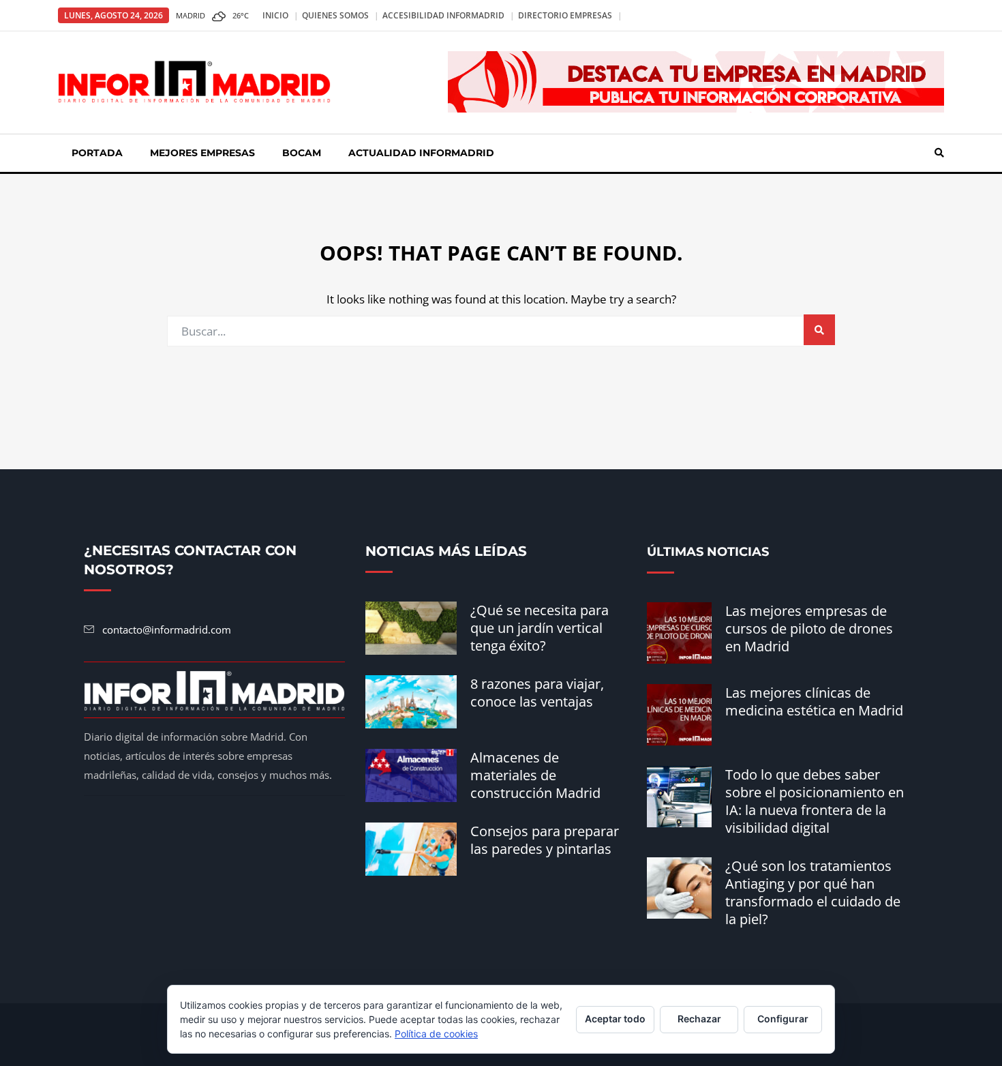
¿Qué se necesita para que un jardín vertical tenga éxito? (539, 628)
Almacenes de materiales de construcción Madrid (535, 775)
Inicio (275, 15)
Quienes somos (335, 15)
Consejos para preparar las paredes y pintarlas (544, 840)
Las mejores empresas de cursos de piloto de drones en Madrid (809, 628)
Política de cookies (436, 1033)
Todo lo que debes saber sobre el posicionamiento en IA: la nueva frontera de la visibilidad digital (814, 801)
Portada (97, 153)
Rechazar (699, 1018)
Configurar (782, 1018)
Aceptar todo (615, 1018)
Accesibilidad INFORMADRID (443, 15)
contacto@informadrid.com (166, 629)
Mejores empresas (202, 153)
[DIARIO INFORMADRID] (194, 81)
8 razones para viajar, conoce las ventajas (537, 693)
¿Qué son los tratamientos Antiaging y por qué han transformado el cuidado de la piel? (812, 892)
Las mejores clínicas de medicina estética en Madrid (814, 701)
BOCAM (301, 153)
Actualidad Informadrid (421, 153)
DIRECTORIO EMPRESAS (565, 15)
